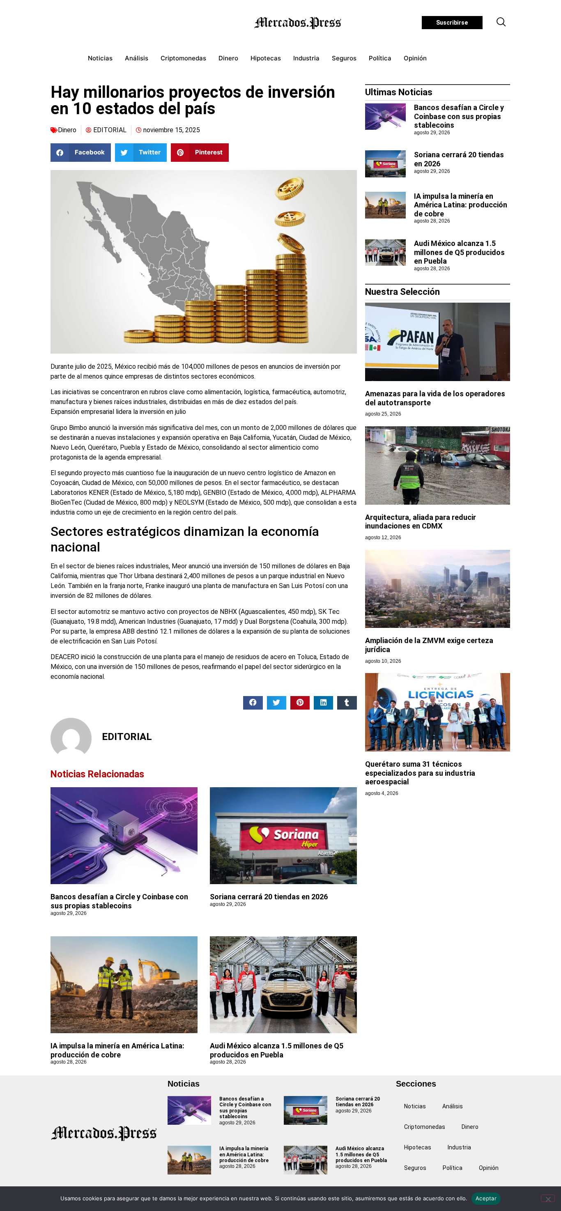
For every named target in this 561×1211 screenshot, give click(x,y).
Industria (306, 58)
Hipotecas (266, 58)
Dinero (228, 58)
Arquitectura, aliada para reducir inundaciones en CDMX (420, 522)
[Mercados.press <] (298, 23)
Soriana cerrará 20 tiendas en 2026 (269, 896)
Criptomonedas (183, 58)
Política (380, 58)
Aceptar (486, 1198)
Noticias (100, 58)
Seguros (344, 58)
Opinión (415, 58)
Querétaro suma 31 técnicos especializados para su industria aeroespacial (420, 773)
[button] (501, 22)
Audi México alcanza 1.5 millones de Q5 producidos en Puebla (276, 1050)
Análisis (136, 58)
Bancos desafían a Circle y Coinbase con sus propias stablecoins (119, 901)
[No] (548, 1198)
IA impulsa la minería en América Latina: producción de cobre (117, 1050)
